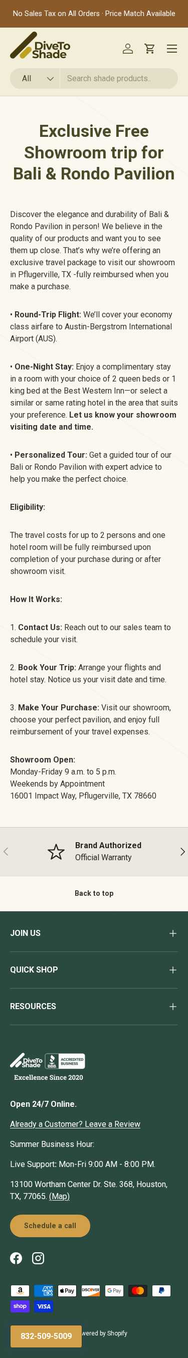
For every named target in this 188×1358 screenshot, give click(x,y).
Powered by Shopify (100, 1333)
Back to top (94, 893)
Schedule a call (50, 1226)
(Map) (59, 1196)
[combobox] (94, 78)
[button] (150, 49)
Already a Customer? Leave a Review (75, 1124)
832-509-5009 (46, 1336)
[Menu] (172, 49)
